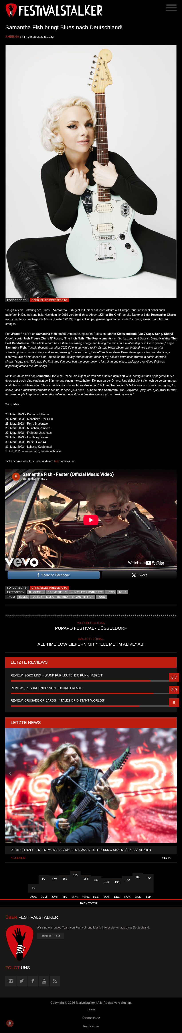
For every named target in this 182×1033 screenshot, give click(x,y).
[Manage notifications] (9, 1023)
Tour (123, 592)
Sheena (12, 36)
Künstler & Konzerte (87, 592)
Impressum (91, 1026)
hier (56, 461)
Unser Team (50, 936)
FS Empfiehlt (57, 592)
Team (91, 1009)
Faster (37, 596)
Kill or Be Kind (57, 596)
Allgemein (36, 592)
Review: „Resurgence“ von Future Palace (46, 688)
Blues (23, 596)
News (111, 592)
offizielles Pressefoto (49, 300)
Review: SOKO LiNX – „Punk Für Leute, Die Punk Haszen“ (57, 675)
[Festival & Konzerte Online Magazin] (48, 10)
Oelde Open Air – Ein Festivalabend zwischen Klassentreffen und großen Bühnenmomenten (81, 850)
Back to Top (89, 903)
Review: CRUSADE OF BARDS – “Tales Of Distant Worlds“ (58, 700)
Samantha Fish (82, 596)
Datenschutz (91, 1017)
